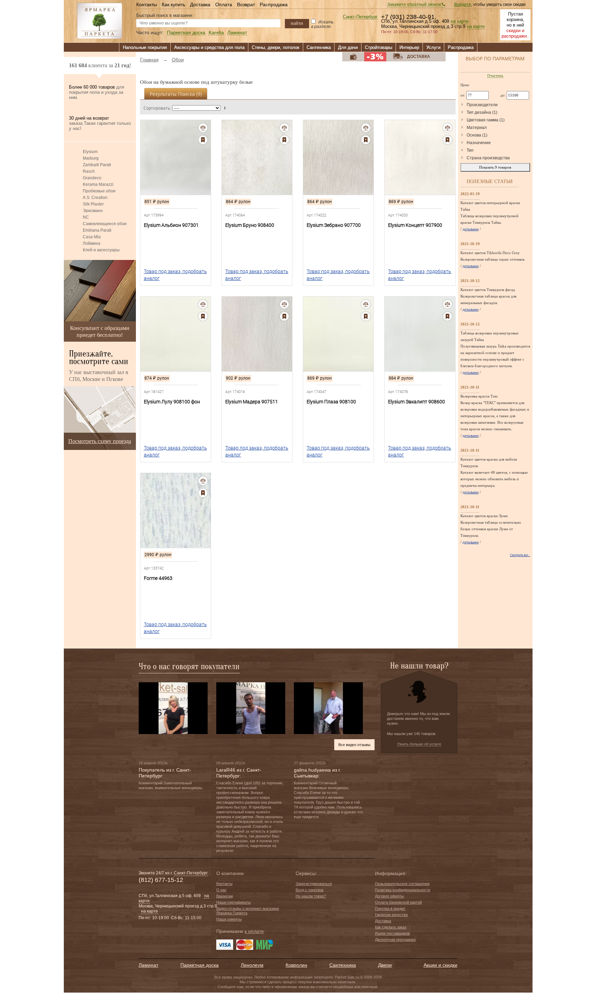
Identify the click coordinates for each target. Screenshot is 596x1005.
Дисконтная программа (395, 939)
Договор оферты (389, 896)
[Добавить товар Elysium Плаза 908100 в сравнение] (365, 304)
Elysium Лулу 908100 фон (172, 401)
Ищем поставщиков (392, 933)
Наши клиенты (229, 919)
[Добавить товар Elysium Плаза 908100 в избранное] (365, 316)
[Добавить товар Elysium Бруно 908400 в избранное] (284, 139)
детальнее (471, 229)
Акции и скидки (440, 965)
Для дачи (348, 47)
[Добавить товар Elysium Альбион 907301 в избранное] (203, 139)
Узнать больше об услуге (419, 744)
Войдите (462, 4)
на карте (459, 21)
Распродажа (274, 4)
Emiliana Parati (97, 230)
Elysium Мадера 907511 (251, 401)
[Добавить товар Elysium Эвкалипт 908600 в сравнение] (447, 304)
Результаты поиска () (176, 94)
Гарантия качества (391, 915)
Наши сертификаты (233, 902)
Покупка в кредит (390, 908)
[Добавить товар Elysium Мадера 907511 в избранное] (284, 316)
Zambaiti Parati (97, 164)
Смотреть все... (520, 555)
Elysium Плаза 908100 (331, 401)
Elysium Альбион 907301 (171, 225)
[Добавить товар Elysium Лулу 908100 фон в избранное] (203, 316)
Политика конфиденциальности (402, 890)
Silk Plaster (93, 204)
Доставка (200, 4)
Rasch (89, 171)
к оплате (254, 931)
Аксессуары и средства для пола (209, 47)
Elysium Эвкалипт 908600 (416, 401)
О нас (221, 890)
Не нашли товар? (311, 896)
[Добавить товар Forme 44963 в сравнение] (203, 480)
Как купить (173, 4)
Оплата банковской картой (398, 902)
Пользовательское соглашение (402, 884)
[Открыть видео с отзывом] (173, 708)
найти (297, 23)
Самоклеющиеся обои (105, 223)
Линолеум (252, 965)
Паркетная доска (186, 32)
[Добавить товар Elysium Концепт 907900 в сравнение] (447, 127)
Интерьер (409, 47)
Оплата (223, 4)
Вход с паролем (310, 890)
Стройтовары (378, 47)
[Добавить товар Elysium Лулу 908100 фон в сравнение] (203, 304)
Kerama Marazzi (98, 184)
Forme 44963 (158, 578)
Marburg (91, 158)
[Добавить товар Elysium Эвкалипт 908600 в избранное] (447, 316)
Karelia (216, 32)
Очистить (495, 75)
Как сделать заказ (390, 927)
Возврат (246, 4)
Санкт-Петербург (360, 17)
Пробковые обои (99, 191)
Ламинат (237, 32)
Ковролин (296, 965)
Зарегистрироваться (314, 884)
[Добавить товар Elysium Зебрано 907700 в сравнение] (365, 127)
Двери (385, 965)
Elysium (90, 151)
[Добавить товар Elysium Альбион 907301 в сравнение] (203, 127)
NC (86, 217)
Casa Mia (92, 236)
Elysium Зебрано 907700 (334, 225)
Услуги (433, 47)
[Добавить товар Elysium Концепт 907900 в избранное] (447, 139)
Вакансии (224, 896)
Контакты (146, 4)
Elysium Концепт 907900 (415, 225)
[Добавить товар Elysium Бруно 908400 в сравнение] (284, 127)
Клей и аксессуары (101, 250)
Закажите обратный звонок (414, 4)
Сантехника (319, 47)
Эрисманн (93, 210)
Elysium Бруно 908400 (249, 225)
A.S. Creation (95, 197)
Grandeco (92, 177)
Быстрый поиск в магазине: (164, 15)
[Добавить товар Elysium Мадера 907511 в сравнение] (284, 304)
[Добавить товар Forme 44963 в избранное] (203, 493)
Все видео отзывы (354, 745)
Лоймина (91, 243)
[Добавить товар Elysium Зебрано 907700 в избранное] (365, 139)
